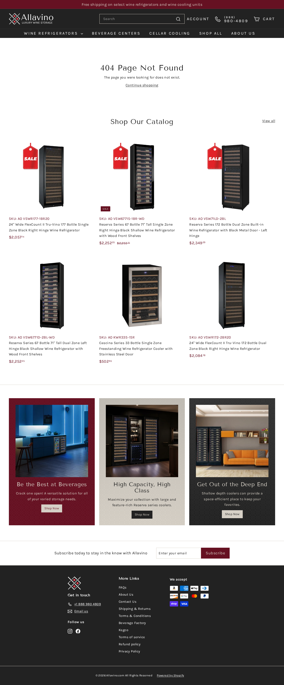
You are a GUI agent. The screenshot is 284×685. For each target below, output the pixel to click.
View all (268, 121)
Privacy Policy (129, 651)
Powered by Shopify (170, 675)
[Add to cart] (93, 150)
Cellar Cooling (169, 33)
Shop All (210, 33)
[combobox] (142, 19)
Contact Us (127, 602)
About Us (126, 594)
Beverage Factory (132, 623)
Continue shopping (142, 85)
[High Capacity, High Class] (142, 441)
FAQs (123, 587)
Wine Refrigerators (51, 33)
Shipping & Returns (135, 609)
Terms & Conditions (135, 616)
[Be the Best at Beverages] (52, 441)
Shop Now (51, 508)
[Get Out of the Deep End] (232, 441)
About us (243, 33)
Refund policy (129, 644)
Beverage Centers (116, 33)
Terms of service (132, 637)
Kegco (123, 630)
